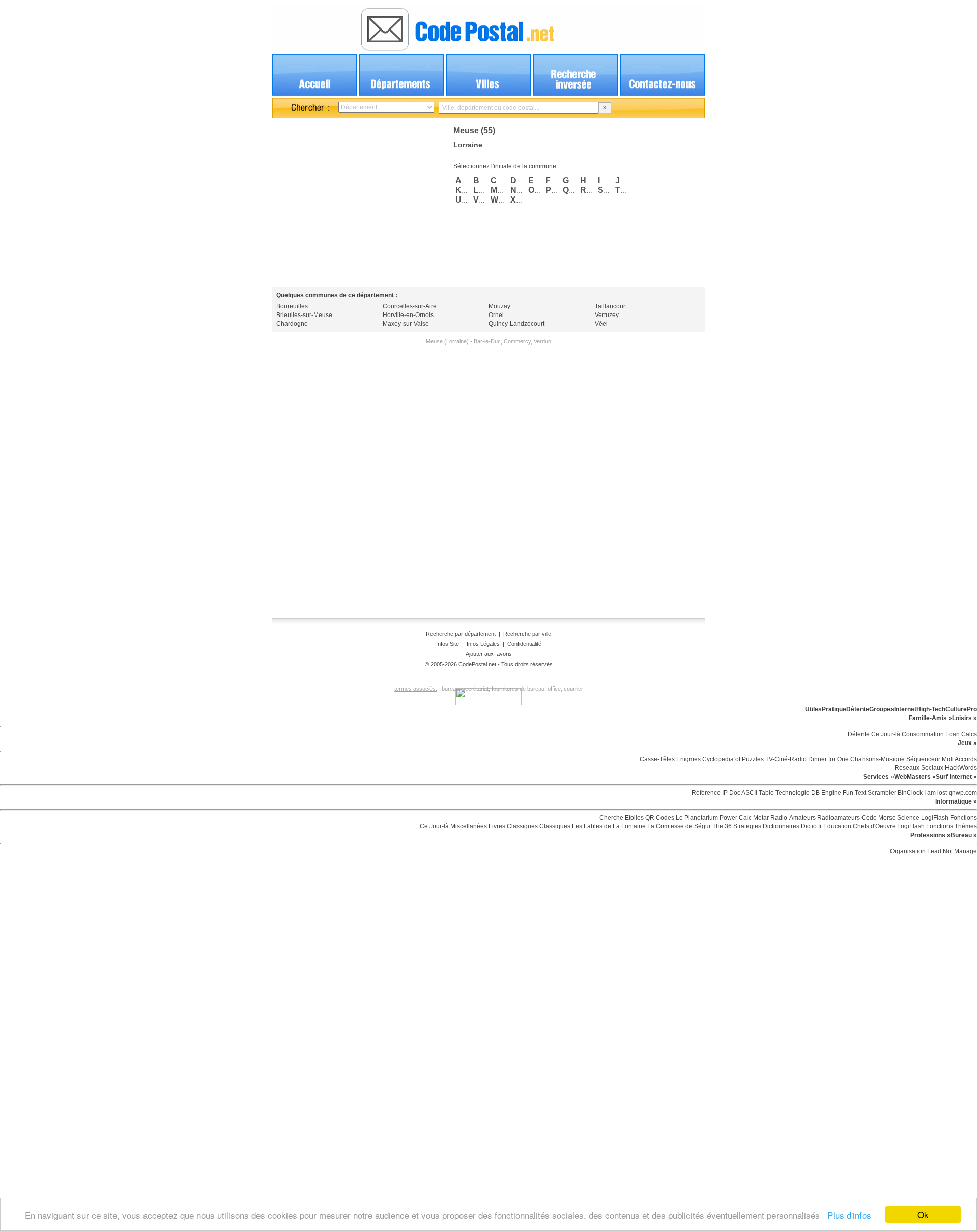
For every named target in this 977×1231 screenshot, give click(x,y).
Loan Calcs (960, 734)
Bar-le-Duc (487, 341)
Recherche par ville (527, 634)
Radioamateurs (838, 817)
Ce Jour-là (885, 734)
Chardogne (292, 323)
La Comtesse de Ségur (678, 826)
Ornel (496, 315)
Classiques (521, 826)
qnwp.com (962, 792)
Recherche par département (461, 634)
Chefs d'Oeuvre (873, 826)
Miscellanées (468, 826)
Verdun (542, 341)
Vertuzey (607, 315)
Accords (965, 759)
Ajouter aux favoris (489, 654)
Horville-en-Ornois (408, 315)
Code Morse (878, 817)
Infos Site (447, 644)
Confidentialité (524, 644)
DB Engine (825, 792)
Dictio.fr (810, 826)
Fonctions (963, 817)
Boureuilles (292, 306)
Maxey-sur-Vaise (406, 323)
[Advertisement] (357, 201)
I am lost (935, 792)
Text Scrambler (874, 792)
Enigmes (688, 759)
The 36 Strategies (736, 826)
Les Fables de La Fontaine (608, 826)
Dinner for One (828, 759)
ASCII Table (757, 792)
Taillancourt (611, 306)
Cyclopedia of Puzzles (732, 759)
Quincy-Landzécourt (516, 323)
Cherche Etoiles (621, 817)
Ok (923, 1214)
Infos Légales (483, 644)
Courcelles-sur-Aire (410, 306)
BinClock (909, 792)
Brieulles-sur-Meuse (304, 315)
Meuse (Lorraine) (447, 341)
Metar (760, 817)
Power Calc (735, 817)
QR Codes (659, 817)
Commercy (517, 341)
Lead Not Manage (951, 851)
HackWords (960, 767)
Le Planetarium (696, 817)
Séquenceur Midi (929, 759)
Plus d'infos (846, 1215)
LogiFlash (934, 817)
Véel (601, 323)
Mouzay (499, 306)
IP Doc (730, 792)
